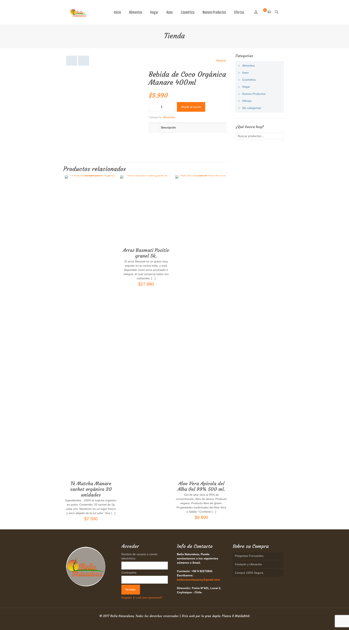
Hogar (246, 86)
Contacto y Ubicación (248, 564)
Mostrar (221, 60)
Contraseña (128, 572)
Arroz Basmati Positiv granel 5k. (146, 253)
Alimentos (169, 117)
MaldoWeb (242, 616)
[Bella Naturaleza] (79, 12)
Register (126, 597)
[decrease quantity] (153, 107)
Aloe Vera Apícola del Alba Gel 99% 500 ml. (201, 486)
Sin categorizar (251, 108)
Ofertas (247, 100)
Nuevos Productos (254, 93)
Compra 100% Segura (249, 572)
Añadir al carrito (191, 106)
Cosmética (249, 79)
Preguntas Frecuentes (249, 555)
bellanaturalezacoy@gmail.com (198, 579)
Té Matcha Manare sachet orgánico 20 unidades (91, 489)
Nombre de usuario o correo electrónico (139, 556)
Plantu (226, 616)
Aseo (245, 72)
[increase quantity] (170, 107)
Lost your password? (149, 597)
